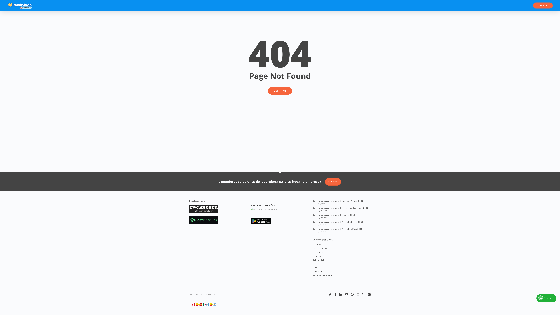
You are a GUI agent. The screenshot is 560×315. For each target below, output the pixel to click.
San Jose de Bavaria (322, 275)
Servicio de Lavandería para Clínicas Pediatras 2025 (338, 222)
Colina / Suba (319, 260)
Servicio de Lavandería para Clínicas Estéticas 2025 (337, 229)
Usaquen (317, 244)
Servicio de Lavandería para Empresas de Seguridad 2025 (340, 208)
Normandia (318, 271)
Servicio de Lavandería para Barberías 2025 (334, 215)
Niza (315, 268)
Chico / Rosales (320, 248)
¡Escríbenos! (333, 182)
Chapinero (318, 252)
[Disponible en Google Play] (261, 222)
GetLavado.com (208, 295)
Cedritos (317, 256)
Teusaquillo (318, 264)
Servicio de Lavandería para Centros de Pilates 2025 (338, 201)
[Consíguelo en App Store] (264, 212)
